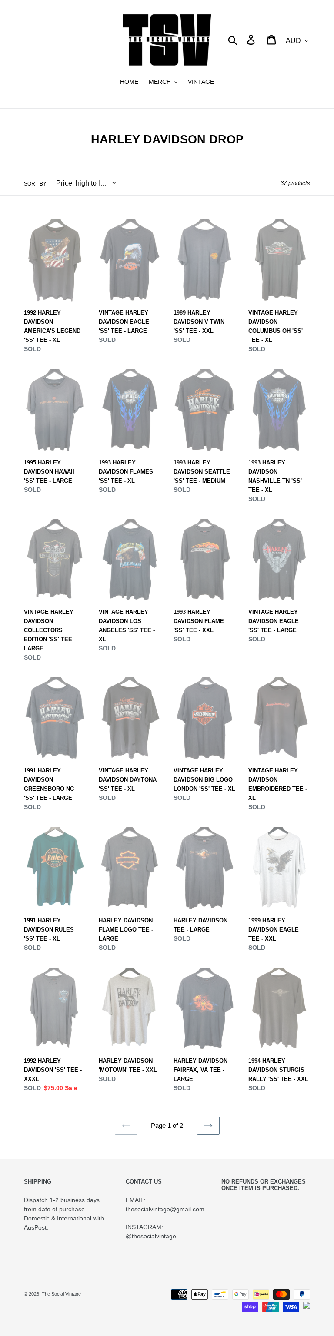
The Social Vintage (61, 1293)
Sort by (35, 184)
